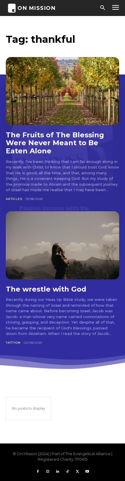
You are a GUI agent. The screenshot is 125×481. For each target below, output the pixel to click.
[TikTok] (67, 471)
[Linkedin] (57, 471)
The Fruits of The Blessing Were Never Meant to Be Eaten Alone (55, 143)
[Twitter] (77, 471)
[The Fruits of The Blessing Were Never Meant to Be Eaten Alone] (62, 91)
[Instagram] (47, 471)
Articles (14, 199)
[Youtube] (87, 471)
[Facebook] (37, 471)
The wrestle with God (46, 289)
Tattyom (13, 343)
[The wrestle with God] (62, 245)
